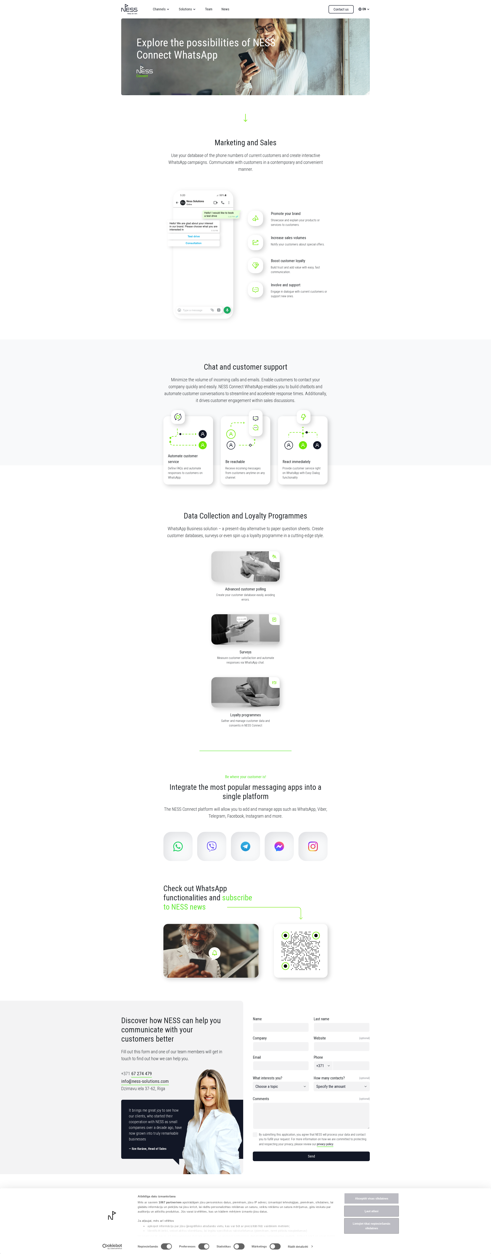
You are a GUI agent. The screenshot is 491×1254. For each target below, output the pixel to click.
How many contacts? (342, 1078)
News (225, 9)
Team (208, 9)
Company (260, 1038)
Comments (311, 1098)
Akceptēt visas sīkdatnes (371, 1198)
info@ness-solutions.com (145, 1081)
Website (342, 1038)
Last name (321, 1019)
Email (257, 1057)
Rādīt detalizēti (298, 1246)
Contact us (341, 9)
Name (257, 1019)
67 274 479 (141, 1073)
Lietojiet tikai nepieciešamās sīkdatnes (371, 1226)
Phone (318, 1057)
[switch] (203, 1246)
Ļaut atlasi (371, 1211)
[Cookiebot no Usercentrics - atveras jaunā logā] (112, 1246)
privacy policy (325, 1144)
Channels (159, 9)
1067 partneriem (170, 1202)
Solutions (185, 9)
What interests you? (267, 1078)
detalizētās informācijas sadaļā (272, 1235)
